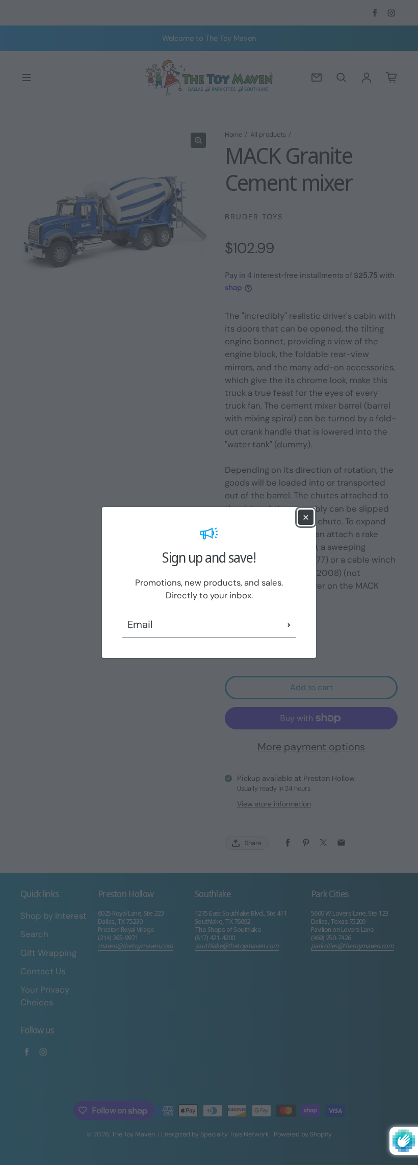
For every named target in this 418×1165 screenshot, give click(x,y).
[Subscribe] (289, 625)
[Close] (306, 517)
